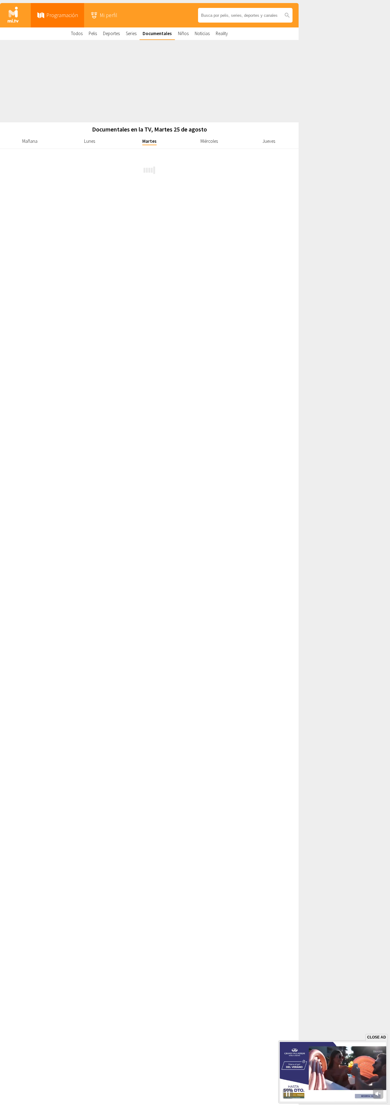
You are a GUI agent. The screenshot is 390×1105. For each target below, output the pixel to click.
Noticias (202, 33)
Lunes (89, 141)
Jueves (268, 141)
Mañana (29, 141)
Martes (149, 141)
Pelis (93, 33)
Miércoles (209, 141)
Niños (183, 33)
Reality (222, 33)
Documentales (157, 33)
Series (131, 33)
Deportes (111, 33)
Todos (77, 33)
